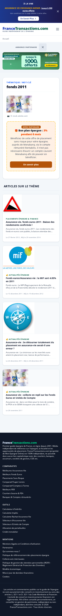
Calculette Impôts (10, 513)
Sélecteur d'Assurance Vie (14, 520)
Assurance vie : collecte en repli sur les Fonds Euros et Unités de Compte (30, 396)
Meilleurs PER (9, 489)
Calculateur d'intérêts (12, 509)
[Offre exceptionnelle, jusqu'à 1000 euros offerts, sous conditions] (31, 61)
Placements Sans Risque (13, 478)
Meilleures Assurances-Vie (14, 470)
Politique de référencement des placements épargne (26, 555)
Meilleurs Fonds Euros (12, 474)
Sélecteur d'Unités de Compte (16, 524)
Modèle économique (12, 569)
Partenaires (8, 547)
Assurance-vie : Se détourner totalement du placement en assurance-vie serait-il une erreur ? (30, 345)
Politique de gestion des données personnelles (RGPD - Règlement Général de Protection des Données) (27, 564)
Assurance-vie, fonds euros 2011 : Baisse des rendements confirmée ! (30, 223)
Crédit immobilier (10, 531)
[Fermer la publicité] (57, 11)
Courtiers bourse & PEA (13, 493)
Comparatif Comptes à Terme (16, 485)
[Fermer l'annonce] (43, 47)
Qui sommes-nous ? (11, 551)
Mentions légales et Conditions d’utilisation (21, 543)
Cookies (6, 576)
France (25, 29)
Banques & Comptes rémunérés (17, 497)
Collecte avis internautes (13, 559)
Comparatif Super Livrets (14, 482)
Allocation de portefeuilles (14, 528)
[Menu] (57, 29)
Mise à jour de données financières (18, 573)
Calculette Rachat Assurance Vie (17, 516)
